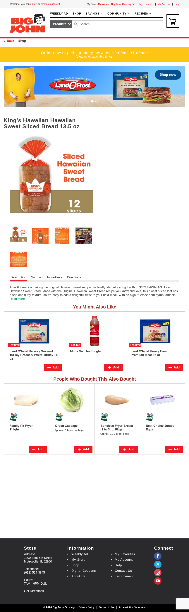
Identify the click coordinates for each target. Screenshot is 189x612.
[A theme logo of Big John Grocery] (27, 23)
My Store (78, 559)
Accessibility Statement (132, 607)
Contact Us (123, 570)
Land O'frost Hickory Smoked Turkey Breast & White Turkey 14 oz (33, 355)
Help (177, 4)
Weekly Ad (79, 554)
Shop (22, 40)
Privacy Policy (86, 607)
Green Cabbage (66, 425)
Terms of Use (106, 607)
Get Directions (34, 591)
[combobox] (61, 24)
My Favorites (146, 4)
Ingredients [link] (54, 277)
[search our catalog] (76, 24)
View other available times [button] (94, 56)
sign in (33, 4)
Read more (17, 299)
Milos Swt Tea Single (85, 351)
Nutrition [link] (36, 277)
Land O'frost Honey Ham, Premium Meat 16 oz (149, 353)
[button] (117, 4)
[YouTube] (157, 572)
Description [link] (18, 277)
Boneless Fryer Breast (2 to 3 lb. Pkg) (116, 427)
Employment (124, 576)
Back (10, 40)
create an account (50, 4)
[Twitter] (157, 564)
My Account (164, 4)
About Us (78, 576)
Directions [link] (74, 277)
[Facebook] (157, 556)
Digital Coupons (83, 570)
